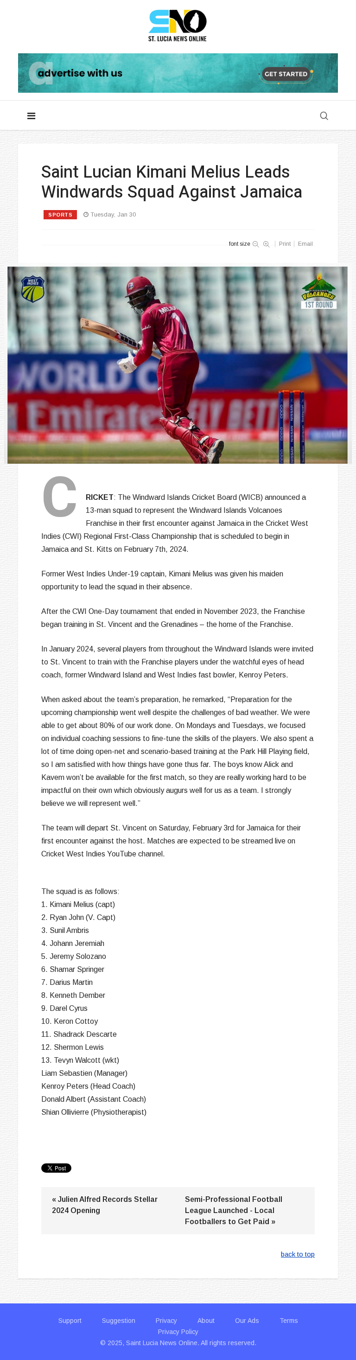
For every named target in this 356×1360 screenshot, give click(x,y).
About (206, 1320)
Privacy (166, 1320)
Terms (289, 1320)
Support (70, 1320)
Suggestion (118, 1320)
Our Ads (247, 1320)
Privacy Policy (178, 1331)
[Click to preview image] (178, 363)
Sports (60, 214)
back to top (298, 1254)
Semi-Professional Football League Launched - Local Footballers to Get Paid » (233, 1210)
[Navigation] (31, 116)
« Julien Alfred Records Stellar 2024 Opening (105, 1204)
